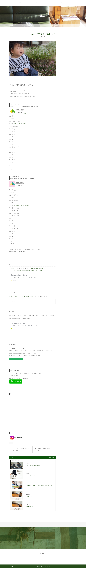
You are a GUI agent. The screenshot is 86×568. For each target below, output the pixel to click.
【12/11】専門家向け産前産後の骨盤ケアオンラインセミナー (43, 449)
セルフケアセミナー (13, 270)
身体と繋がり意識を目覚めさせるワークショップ (26, 270)
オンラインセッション (21, 296)
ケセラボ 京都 (60, 2)
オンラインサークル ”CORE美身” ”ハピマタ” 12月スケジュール (21, 449)
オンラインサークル (13, 296)
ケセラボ (43, 553)
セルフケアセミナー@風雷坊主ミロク (20, 123)
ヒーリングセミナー (40, 270)
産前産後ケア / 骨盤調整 (22, 2)
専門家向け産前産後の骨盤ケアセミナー (37, 268)
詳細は (26, 113)
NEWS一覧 (50, 457)
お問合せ (73, 2)
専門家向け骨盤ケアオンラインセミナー (21, 205)
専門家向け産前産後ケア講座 (49, 2)
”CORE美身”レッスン (13, 268)
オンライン (13, 301)
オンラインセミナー (30, 296)
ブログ (67, 2)
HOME (13, 2)
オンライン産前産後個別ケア (35, 2)
